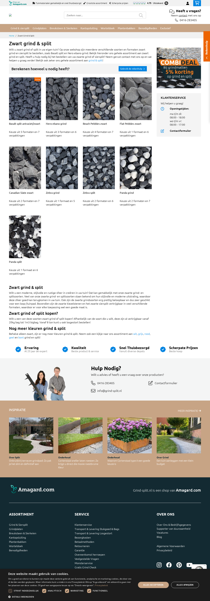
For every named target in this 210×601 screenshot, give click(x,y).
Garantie (80, 550)
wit (135, 333)
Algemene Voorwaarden (171, 546)
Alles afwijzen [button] (185, 584)
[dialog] (105, 585)
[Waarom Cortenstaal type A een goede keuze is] (129, 435)
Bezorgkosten (83, 537)
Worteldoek (16, 546)
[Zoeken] (141, 15)
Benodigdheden (18, 550)
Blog (159, 537)
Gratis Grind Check (85, 567)
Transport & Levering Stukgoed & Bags (97, 529)
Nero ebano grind (56, 123)
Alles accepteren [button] (153, 584)
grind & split (96, 60)
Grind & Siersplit (18, 524)
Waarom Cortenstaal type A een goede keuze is (128, 462)
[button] (70, 597)
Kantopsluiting (17, 537)
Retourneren (82, 546)
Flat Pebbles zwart (130, 123)
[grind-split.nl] (10, 15)
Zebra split (89, 192)
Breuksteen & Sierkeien (22, 533)
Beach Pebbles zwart (95, 123)
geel (11, 337)
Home (11, 35)
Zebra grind (52, 192)
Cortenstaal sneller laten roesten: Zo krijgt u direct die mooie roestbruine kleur (78, 464)
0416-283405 (188, 20)
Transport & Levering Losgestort (93, 533)
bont (21, 337)
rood (147, 333)
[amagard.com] (56, 490)
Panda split (15, 261)
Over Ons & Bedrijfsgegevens (174, 524)
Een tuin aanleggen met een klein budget (175, 462)
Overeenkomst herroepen (90, 554)
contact (183, 15)
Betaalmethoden (84, 541)
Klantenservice (83, 524)
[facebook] (169, 565)
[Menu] (205, 566)
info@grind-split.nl (109, 391)
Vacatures (162, 532)
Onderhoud (64, 457)
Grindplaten (16, 529)
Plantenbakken (17, 541)
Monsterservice (84, 563)
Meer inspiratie (188, 410)
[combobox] (100, 15)
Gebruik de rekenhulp (131, 68)
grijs (140, 333)
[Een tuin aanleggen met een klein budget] (179, 435)
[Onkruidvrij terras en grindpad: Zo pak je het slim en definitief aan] (31, 435)
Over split (14, 457)
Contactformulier (180, 130)
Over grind (162, 457)
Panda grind (127, 192)
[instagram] (159, 565)
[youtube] (189, 565)
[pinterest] (179, 565)
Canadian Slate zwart (21, 192)
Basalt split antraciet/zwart (24, 123)
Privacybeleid (164, 550)
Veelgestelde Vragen (87, 558)
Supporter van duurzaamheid (173, 528)
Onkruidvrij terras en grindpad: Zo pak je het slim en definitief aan (30, 462)
